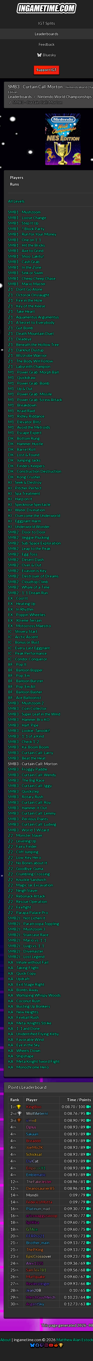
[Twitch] (42, 1345)
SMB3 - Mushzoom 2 (26, 703)
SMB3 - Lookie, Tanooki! (29, 730)
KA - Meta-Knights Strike (29, 1023)
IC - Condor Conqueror (27, 659)
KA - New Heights (23, 1012)
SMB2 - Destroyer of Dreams (33, 576)
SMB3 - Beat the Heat (27, 758)
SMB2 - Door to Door (27, 532)
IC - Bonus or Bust (23, 642)
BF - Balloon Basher (25, 692)
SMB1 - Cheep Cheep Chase (32, 278)
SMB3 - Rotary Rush (25, 796)
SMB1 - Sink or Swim (25, 272)
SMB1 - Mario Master (27, 283)
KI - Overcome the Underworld (34, 515)
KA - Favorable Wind (26, 1039)
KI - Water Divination (26, 509)
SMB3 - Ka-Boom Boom (28, 747)
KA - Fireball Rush (23, 1017)
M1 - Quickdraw (21, 377)
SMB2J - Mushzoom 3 (26, 929)
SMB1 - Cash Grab (24, 261)
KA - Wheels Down (24, 1050)
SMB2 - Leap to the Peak (29, 548)
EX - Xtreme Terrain (25, 620)
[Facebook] (37, 1345)
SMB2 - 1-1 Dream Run (28, 592)
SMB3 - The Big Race (26, 780)
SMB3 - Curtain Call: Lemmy (32, 813)
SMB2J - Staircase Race (28, 934)
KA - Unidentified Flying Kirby (33, 1033)
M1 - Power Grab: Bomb (28, 383)
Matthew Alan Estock (74, 1339)
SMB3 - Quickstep (23, 791)
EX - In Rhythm (20, 609)
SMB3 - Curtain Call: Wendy (32, 774)
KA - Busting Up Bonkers (29, 1006)
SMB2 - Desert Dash (26, 559)
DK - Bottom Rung (24, 438)
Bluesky (49, 55)
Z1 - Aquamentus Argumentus (33, 317)
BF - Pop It (17, 664)
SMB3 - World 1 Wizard (28, 830)
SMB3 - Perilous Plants (28, 818)
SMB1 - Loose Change (27, 217)
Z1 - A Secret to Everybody (31, 322)
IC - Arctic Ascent (23, 636)
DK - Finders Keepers (26, 465)
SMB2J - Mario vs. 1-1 (27, 940)
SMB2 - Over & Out (24, 565)
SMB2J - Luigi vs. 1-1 (26, 945)
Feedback (46, 44)
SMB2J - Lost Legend (26, 956)
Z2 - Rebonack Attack (26, 896)
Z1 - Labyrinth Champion (29, 366)
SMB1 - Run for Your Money (32, 234)
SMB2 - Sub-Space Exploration (34, 543)
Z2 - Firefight (19, 907)
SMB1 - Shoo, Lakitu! (26, 256)
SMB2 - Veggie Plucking (28, 537)
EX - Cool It (18, 598)
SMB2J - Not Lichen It (26, 918)
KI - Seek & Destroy (25, 482)
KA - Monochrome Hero (28, 1067)
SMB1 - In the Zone (24, 267)
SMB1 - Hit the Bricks (26, 245)
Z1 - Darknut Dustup (26, 350)
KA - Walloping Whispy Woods (34, 995)
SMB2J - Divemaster (25, 951)
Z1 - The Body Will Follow (30, 361)
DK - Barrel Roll (21, 449)
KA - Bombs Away (23, 989)
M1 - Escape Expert (25, 432)
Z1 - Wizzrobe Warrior (27, 355)
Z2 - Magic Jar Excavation (30, 885)
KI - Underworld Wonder (29, 526)
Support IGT (46, 70)
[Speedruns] (61, 1345)
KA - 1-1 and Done (24, 1028)
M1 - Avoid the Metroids (29, 427)
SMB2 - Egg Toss (22, 554)
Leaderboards (46, 33)
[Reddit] (56, 1345)
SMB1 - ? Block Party (26, 228)
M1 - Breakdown (22, 405)
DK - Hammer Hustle (25, 443)
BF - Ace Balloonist (24, 697)
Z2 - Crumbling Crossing (29, 874)
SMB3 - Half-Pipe (23, 725)
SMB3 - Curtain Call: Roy (29, 802)
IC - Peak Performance (27, 653)
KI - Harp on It (20, 498)
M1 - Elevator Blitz (24, 421)
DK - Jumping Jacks (24, 460)
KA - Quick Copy (22, 973)
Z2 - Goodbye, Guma (25, 868)
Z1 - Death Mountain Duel (30, 333)
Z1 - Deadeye (20, 339)
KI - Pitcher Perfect (25, 488)
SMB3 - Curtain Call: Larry (30, 752)
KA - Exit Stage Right (26, 984)
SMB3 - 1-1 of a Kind (26, 736)
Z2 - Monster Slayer (25, 835)
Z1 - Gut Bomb (20, 327)
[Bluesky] (32, 1345)
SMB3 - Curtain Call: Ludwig (32, 824)
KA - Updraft (19, 978)
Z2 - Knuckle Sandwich (27, 879)
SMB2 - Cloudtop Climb (28, 581)
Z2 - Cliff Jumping (23, 851)
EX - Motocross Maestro (29, 625)
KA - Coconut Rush (24, 1000)
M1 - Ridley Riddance (26, 416)
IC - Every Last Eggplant (29, 647)
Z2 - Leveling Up (22, 841)
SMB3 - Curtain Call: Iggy (30, 785)
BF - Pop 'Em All (21, 686)
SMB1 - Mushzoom (24, 212)
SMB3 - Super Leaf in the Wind (34, 714)
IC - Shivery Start (22, 631)
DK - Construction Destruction (34, 471)
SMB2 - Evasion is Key (27, 570)
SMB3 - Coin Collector (27, 708)
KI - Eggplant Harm (24, 521)
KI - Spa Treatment (24, 493)
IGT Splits (46, 23)
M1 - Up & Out (20, 388)
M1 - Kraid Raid (21, 410)
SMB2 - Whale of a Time (29, 587)
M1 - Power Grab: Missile (30, 394)
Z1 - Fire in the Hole (25, 300)
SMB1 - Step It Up (23, 223)
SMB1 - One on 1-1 (24, 239)
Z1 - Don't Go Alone (25, 289)
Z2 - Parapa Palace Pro (28, 912)
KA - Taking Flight (23, 967)
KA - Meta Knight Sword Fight (34, 1061)
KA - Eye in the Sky (24, 1045)
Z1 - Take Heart (21, 311)
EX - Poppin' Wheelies (26, 614)
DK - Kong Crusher (24, 477)
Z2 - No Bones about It (27, 862)
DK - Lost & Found (23, 454)
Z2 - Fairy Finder (22, 846)
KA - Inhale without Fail (28, 962)
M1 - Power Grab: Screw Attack (35, 399)
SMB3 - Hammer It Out (27, 807)
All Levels (16, 201)
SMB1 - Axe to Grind (25, 250)
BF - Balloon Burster (25, 680)
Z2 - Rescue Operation (27, 901)
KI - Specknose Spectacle (29, 504)
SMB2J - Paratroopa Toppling (33, 923)
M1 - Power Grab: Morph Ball (33, 372)
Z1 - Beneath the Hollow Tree (33, 344)
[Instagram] (46, 1345)
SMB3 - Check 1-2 (23, 741)
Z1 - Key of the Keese (26, 306)
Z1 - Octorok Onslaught (28, 294)
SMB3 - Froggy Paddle (27, 769)
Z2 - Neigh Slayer (23, 890)
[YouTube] (51, 1345)
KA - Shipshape (21, 1056)
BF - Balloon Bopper (25, 670)
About (5, 1339)
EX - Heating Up (21, 603)
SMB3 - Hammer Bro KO (29, 719)
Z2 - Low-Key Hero (24, 857)
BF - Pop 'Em (19, 675)
